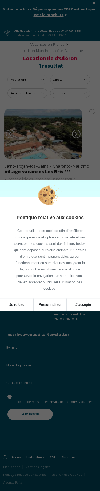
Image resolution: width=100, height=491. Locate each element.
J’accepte (83, 304)
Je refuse (16, 304)
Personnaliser (50, 304)
